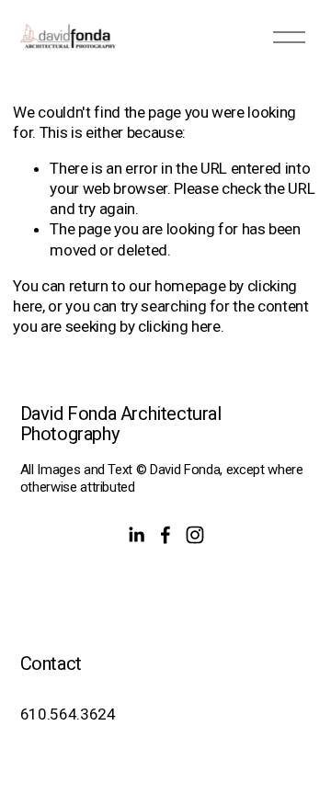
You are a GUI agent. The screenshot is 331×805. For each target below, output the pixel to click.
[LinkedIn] (136, 535)
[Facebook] (165, 535)
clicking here (179, 326)
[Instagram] (195, 535)
